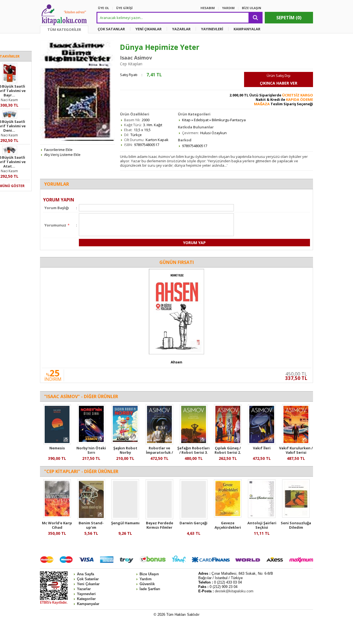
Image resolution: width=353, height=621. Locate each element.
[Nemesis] (57, 443)
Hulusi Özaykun (213, 132)
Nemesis (57, 447)
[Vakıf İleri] (262, 443)
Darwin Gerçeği (193, 522)
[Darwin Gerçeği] (193, 517)
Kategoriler (86, 599)
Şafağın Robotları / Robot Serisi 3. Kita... (193, 452)
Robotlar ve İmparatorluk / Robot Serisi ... (159, 452)
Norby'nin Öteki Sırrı (91, 450)
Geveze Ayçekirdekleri (228, 525)
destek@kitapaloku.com (234, 591)
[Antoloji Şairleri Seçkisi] (262, 516)
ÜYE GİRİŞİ (124, 8)
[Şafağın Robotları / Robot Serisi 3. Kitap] (193, 443)
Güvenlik (147, 584)
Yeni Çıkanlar (88, 584)
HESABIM (207, 8)
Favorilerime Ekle (58, 149)
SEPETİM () (288, 18)
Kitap (186, 119)
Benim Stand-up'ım (91, 525)
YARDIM (228, 8)
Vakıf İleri (262, 447)
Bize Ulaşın (149, 574)
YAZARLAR (181, 28)
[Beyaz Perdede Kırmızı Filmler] (159, 517)
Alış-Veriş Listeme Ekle (62, 154)
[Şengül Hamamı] (125, 517)
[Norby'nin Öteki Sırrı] (91, 441)
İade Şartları (150, 589)
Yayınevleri (86, 594)
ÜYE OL (103, 8)
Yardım (146, 579)
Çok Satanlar (88, 579)
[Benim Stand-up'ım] (91, 517)
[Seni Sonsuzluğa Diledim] (296, 516)
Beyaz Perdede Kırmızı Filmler (159, 525)
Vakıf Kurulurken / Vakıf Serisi (296, 450)
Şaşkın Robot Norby (125, 450)
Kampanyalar (88, 604)
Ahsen (176, 362)
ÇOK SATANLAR (111, 28)
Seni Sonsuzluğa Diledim (296, 525)
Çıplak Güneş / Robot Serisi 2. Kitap (228, 452)
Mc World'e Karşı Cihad (57, 525)
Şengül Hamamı (125, 522)
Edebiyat (201, 119)
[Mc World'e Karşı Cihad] (57, 516)
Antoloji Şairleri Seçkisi (261, 525)
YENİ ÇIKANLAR (148, 28)
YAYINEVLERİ (212, 28)
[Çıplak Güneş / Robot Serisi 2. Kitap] (228, 443)
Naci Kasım (9, 100)
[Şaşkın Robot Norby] (125, 441)
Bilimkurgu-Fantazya (229, 119)
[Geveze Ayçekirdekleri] (228, 516)
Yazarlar (84, 589)
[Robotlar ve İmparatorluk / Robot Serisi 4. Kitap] (159, 443)
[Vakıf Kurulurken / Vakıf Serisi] (296, 443)
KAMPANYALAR (247, 28)
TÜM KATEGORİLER (64, 29)
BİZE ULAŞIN (251, 8)
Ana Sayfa (85, 574)
